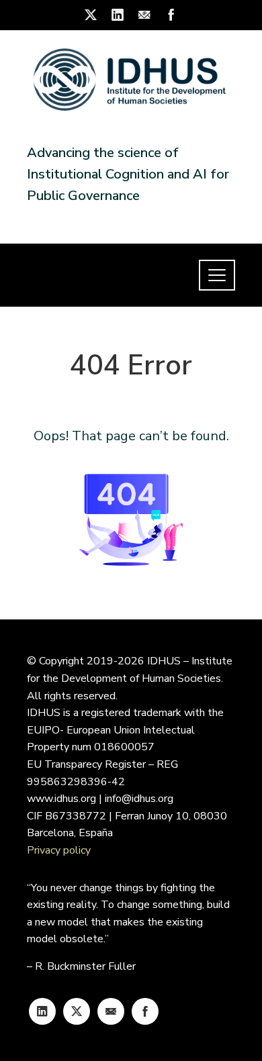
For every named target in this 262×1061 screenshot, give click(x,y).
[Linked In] (42, 1011)
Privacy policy (59, 850)
